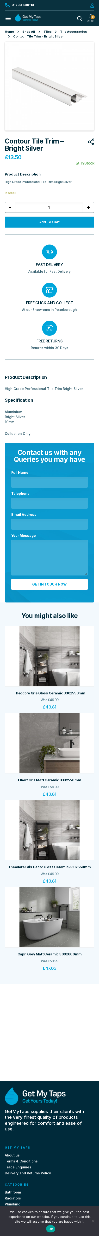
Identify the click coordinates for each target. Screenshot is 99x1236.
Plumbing (12, 1204)
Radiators (13, 1198)
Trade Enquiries (18, 1167)
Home (9, 31)
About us (12, 1155)
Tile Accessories (73, 31)
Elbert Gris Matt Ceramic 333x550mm (49, 780)
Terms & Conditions (21, 1161)
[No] (93, 1221)
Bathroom (13, 1192)
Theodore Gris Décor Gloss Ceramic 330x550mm (49, 867)
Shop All (28, 31)
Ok (51, 1229)
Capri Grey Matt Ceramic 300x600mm (50, 954)
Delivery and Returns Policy (28, 1173)
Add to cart (49, 222)
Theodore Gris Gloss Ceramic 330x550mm (49, 693)
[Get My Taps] (28, 20)
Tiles (47, 31)
